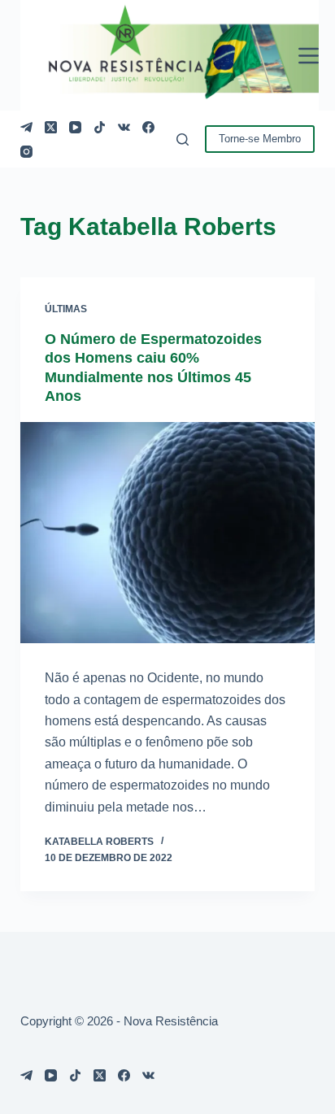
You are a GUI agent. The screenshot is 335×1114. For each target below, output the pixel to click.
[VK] (124, 127)
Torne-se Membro (260, 139)
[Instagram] (26, 152)
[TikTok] (100, 127)
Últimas (66, 309)
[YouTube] (75, 127)
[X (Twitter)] (51, 127)
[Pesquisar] (182, 139)
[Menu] (308, 56)
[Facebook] (148, 127)
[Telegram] (26, 127)
